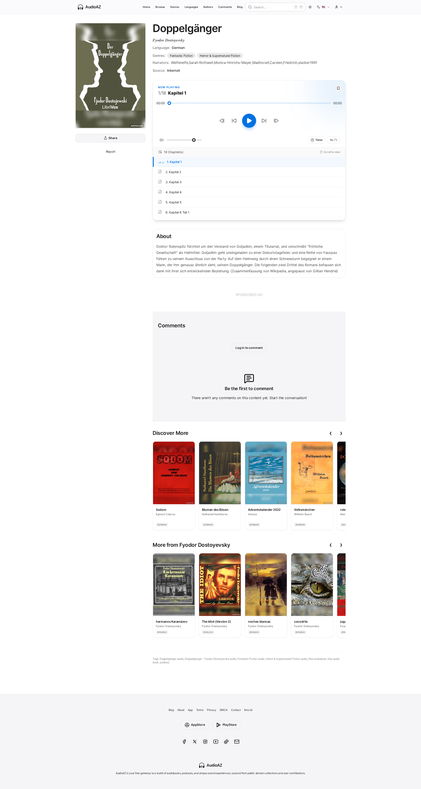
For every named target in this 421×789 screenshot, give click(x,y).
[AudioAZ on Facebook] (184, 741)
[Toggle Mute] (161, 139)
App (190, 710)
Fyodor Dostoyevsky (169, 40)
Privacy (211, 710)
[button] (323, 7)
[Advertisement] (249, 295)
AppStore (198, 724)
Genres (174, 7)
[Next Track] (276, 120)
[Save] (338, 88)
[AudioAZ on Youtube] (215, 741)
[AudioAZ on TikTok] (226, 741)
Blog (240, 7)
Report (110, 151)
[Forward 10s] (264, 120)
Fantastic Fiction (181, 55)
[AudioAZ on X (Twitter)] (194, 741)
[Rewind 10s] (234, 120)
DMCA (224, 710)
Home (146, 7)
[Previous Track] (222, 120)
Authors (208, 7)
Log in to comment (249, 348)
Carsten (276, 62)
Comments (225, 7)
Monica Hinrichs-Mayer (233, 62)
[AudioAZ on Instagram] (205, 741)
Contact (236, 710)
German (178, 47)
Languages (191, 7)
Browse (160, 7)
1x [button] (331, 140)
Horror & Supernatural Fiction (220, 55)
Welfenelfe (179, 62)
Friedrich (290, 62)
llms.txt (248, 710)
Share (113, 138)
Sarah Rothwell (201, 62)
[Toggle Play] (249, 121)
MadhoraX (260, 62)
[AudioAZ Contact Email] (236, 741)
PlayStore (230, 724)
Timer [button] (319, 140)
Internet (173, 70)
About (180, 710)
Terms (199, 710)
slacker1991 (307, 62)
